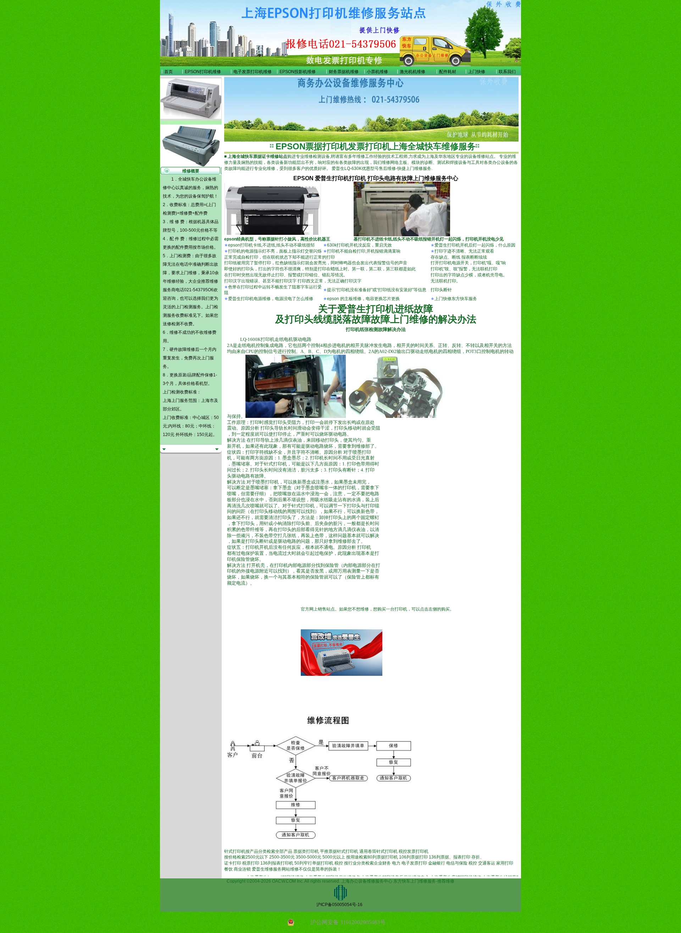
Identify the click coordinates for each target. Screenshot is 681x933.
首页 (168, 71)
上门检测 (184, 306)
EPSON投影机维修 (297, 71)
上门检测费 (180, 255)
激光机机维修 (412, 71)
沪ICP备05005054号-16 (339, 904)
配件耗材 (447, 71)
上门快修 (476, 71)
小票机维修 (377, 71)
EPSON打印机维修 (203, 71)
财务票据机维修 (344, 71)
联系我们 (507, 71)
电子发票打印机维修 (252, 71)
